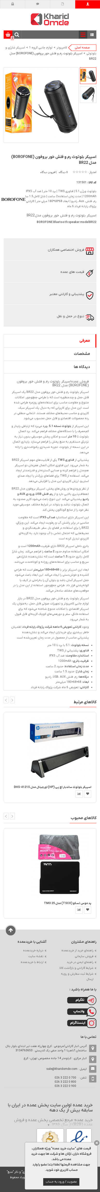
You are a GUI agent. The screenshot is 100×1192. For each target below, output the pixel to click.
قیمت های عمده (72, 272)
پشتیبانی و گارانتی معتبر (66, 294)
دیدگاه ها (82, 367)
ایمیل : (66, 1069)
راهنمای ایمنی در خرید (80, 962)
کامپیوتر (62, 48)
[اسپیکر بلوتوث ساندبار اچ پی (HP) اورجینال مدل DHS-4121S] (59, 749)
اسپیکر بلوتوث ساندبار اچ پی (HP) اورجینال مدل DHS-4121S (52, 787)
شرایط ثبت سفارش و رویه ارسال (77, 976)
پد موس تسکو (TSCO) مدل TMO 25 (67, 903)
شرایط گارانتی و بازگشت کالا (76, 968)
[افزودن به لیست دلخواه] (87, 794)
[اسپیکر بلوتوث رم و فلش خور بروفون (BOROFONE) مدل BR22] (88, 75)
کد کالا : (91, 183)
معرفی (84, 340)
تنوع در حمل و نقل (70, 316)
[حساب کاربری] (87, 4)
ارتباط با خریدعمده (32, 962)
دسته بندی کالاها (92, 35)
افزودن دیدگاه (48, 172)
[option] (88, 75)
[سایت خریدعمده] (50, 19)
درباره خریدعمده (33, 950)
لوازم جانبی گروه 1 (40, 48)
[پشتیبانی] (37, 4)
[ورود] (12, 4)
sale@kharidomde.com (61, 1069)
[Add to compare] (79, 794)
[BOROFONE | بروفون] (13, 199)
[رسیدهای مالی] (62, 4)
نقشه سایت (35, 956)
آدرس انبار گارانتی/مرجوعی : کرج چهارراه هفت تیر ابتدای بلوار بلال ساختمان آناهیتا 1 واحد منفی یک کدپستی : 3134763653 (46, 1048)
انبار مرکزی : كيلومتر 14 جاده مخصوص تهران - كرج (55, 1058)
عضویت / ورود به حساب (61, 1182)
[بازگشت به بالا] (10, 930)
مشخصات (82, 353)
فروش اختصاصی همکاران (66, 250)
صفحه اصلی (82, 48)
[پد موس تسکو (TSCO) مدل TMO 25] (59, 864)
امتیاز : (92, 172)
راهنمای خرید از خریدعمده (77, 950)
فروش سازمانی (84, 956)
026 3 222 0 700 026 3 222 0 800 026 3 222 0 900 (65, 1082)
